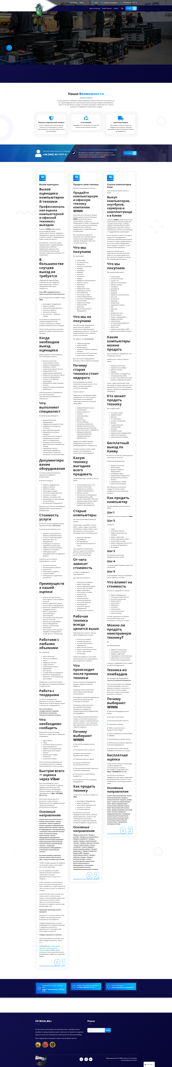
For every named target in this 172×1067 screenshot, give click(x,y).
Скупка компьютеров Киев (119, 186)
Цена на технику (94, 8)
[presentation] (9, 48)
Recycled (73, 3)
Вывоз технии (107, 8)
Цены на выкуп (126, 48)
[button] (149, 1064)
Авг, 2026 (42, 177)
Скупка (116, 8)
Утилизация (86, 122)
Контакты (128, 153)
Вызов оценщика (49, 184)
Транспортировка (120, 122)
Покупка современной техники (51, 122)
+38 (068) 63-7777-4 (54, 154)
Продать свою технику (86, 184)
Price (81, 3)
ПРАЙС (129, 8)
